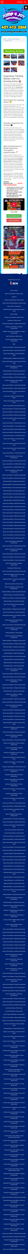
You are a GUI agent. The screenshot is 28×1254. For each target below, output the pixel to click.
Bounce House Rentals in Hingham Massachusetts (14, 945)
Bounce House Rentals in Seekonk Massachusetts (14, 347)
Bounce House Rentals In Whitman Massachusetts (14, 673)
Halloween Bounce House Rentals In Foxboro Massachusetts (14, 1183)
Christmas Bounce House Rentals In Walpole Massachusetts (14, 1145)
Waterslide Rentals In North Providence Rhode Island (14, 723)
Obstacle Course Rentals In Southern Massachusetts (14, 327)
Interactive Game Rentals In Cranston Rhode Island (14, 762)
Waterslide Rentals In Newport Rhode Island (14, 1028)
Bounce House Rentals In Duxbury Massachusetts (14, 1001)
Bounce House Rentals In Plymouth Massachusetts (14, 625)
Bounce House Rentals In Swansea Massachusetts (14, 859)
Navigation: (20, 2)
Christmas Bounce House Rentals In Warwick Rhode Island (14, 1079)
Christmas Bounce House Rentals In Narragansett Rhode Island (14, 1075)
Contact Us (14, 296)
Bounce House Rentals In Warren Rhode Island (14, 863)
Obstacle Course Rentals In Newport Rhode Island (14, 1020)
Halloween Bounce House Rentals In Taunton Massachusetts (14, 1215)
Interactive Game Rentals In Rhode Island (14, 300)
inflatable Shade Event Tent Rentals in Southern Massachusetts (14, 332)
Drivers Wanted (14, 314)
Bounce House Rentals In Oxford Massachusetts (14, 839)
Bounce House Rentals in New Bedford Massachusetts (14, 381)
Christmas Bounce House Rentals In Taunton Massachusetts (14, 1155)
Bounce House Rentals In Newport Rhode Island (14, 1017)
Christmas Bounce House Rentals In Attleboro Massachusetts (14, 1065)
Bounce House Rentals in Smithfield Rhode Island (14, 464)
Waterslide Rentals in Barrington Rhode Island (14, 490)
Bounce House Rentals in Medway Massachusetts (14, 506)
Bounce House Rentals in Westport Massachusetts (14, 412)
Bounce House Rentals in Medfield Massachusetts (14, 546)
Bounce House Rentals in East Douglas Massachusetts (14, 456)
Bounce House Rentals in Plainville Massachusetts (14, 478)
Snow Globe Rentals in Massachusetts (14, 1011)
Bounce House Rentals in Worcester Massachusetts (14, 980)
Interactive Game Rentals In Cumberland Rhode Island (14, 758)
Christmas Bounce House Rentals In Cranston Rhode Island (14, 1084)
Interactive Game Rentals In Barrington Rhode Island (14, 799)
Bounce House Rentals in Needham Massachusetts (14, 938)
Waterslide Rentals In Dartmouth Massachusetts (14, 371)
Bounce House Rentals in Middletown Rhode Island (14, 401)
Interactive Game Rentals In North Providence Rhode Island (14, 728)
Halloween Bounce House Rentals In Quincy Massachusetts (14, 1229)
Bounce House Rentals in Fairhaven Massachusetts (14, 388)
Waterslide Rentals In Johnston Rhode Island (14, 883)
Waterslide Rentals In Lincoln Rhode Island (14, 880)
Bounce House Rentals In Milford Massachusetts (14, 503)
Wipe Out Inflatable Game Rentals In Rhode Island (14, 810)
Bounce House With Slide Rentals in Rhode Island (14, 303)
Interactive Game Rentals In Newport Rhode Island (14, 1024)
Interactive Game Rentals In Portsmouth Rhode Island (14, 789)
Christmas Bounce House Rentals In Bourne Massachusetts (14, 1240)
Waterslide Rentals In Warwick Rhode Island (14, 853)
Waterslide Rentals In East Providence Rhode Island (14, 873)
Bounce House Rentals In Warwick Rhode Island (14, 350)
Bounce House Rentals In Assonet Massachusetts (14, 847)
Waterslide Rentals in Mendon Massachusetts (14, 500)
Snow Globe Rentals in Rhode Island (14, 1008)
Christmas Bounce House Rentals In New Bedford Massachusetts (14, 1089)
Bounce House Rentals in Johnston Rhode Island (14, 429)
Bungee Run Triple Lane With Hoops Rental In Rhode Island (14, 906)
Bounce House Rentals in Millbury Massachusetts (14, 516)
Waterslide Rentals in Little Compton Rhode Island (14, 487)
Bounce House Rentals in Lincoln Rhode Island (14, 435)
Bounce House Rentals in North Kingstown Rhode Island (14, 444)
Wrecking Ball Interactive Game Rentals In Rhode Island (14, 616)
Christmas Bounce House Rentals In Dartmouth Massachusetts (14, 1093)
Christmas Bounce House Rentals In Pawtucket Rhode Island (14, 1131)
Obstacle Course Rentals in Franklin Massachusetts (14, 598)
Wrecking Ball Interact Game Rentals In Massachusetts (14, 620)
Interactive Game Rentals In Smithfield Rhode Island (14, 825)
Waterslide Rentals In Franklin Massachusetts (14, 595)
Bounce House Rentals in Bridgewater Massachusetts (14, 549)
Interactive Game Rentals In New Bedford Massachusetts (14, 780)
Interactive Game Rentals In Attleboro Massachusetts (14, 898)
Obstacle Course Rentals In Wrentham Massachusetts (14, 669)
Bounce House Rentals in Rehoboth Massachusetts (14, 415)
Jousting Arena (8, 40)
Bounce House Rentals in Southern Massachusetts (14, 323)
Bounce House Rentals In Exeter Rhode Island (14, 836)
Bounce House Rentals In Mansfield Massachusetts (14, 702)
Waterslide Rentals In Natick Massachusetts (14, 653)
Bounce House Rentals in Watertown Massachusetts (14, 994)
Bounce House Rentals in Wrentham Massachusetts (14, 475)
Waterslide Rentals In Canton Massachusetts (14, 666)
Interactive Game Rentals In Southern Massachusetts (14, 340)
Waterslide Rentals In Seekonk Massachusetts (14, 902)
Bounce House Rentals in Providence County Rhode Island (14, 575)
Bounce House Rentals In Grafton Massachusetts (14, 732)
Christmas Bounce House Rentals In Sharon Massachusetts (14, 1150)
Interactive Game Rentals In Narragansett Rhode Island (14, 1041)
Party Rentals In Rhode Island (14, 568)
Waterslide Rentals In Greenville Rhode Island (14, 886)
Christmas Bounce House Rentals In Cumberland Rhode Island (14, 1141)
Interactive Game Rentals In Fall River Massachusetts (14, 784)
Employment (18, 306)
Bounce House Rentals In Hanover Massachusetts (14, 684)
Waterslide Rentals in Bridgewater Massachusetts (14, 609)
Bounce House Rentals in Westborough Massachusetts (14, 964)
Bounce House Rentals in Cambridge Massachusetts (14, 969)
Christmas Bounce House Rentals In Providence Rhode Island (14, 1103)
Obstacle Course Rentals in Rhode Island (14, 317)
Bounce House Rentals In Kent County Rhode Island (14, 605)
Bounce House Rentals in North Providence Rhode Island (14, 362)
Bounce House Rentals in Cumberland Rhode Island (14, 354)
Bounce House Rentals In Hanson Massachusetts (14, 677)
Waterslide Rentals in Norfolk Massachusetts (14, 601)
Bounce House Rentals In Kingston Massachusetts (14, 984)
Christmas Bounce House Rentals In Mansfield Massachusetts (14, 1127)
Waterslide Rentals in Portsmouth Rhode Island (14, 494)
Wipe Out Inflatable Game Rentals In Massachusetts (14, 814)
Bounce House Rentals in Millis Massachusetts (14, 538)
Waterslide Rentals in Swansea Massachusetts (14, 374)
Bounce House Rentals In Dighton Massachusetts (14, 822)
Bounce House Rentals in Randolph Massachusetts (14, 571)
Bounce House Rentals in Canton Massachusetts (14, 560)
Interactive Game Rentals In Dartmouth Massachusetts (14, 775)
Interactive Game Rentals (13, 39)
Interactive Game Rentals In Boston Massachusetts (14, 990)
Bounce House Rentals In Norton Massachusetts (14, 716)
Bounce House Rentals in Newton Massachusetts (14, 935)
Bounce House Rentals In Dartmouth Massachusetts (14, 366)
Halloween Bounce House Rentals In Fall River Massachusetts (14, 1046)
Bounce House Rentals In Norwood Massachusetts (14, 656)
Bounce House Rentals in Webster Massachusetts (14, 525)
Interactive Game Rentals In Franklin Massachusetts (14, 794)
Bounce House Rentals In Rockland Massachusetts (14, 1005)
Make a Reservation (14, 216)
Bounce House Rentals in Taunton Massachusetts (14, 713)
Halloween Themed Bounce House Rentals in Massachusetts (14, 911)
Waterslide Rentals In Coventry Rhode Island (14, 866)
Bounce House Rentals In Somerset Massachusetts (14, 856)
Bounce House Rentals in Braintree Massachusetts (14, 932)
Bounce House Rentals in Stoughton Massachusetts (14, 564)
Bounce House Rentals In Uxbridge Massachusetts (14, 740)
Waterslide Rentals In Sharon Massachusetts (14, 659)
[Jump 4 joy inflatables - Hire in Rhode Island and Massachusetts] (14, 15)
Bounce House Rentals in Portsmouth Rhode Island (14, 396)
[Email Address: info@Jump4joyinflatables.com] (14, 32)
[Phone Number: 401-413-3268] (14, 27)
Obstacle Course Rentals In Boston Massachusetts (14, 976)
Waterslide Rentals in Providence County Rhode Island (14, 579)
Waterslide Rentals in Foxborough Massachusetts (14, 484)
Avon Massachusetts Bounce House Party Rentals (14, 650)
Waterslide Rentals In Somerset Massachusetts (14, 869)
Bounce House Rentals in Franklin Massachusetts (14, 509)
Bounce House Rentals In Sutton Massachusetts (14, 612)
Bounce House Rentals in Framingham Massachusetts (14, 955)
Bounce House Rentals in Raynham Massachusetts (14, 554)
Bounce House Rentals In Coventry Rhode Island (14, 803)
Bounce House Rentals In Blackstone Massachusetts (14, 706)
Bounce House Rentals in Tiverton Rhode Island (14, 426)
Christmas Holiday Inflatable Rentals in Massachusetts (14, 925)
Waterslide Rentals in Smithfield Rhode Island (14, 467)
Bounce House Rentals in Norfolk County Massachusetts (14, 587)
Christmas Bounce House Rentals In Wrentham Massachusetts (14, 1112)
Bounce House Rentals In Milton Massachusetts (14, 948)
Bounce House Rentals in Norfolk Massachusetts (14, 531)
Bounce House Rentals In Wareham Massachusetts (14, 1233)
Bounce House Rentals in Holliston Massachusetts (14, 522)
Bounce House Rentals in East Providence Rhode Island (14, 419)
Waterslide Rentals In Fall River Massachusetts (14, 818)
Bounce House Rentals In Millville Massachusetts (14, 699)
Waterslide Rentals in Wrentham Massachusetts (14, 481)
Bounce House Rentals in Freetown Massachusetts (14, 408)
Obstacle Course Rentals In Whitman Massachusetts (14, 694)
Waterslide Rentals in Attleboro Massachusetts (14, 358)
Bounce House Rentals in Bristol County (14, 584)
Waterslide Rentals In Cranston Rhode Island (14, 877)
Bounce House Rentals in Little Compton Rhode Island (14, 392)
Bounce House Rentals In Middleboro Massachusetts (14, 636)
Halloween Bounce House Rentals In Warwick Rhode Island (14, 1220)
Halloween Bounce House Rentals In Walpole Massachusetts (14, 1174)
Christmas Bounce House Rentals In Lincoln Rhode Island (14, 1108)
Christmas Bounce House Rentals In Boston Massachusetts (14, 1056)
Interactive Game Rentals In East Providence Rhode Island (14, 753)
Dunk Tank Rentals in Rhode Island (14, 336)
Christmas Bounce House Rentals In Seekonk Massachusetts (14, 1098)
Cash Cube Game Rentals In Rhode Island (14, 830)
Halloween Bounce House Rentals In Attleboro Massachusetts (14, 1188)
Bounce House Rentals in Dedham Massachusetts (14, 973)
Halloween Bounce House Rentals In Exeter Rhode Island (14, 1224)
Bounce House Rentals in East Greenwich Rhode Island (14, 448)
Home (5, 39)
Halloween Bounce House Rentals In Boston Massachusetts (14, 1205)
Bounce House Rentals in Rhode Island (14, 293)
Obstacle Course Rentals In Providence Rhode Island (14, 1032)
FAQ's (14, 344)
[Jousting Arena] (7, 56)
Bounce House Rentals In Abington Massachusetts (14, 688)
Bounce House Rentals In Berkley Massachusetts (14, 710)
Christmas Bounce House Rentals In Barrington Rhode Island (14, 1060)
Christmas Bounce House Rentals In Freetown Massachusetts (14, 1164)
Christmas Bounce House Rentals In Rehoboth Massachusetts (14, 1160)
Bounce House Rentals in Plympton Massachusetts (14, 643)
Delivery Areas (10, 306)
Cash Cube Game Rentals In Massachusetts (14, 833)
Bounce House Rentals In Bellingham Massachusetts (14, 735)
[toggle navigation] (25, 2)
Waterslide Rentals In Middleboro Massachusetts (14, 640)
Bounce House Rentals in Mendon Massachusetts (14, 497)
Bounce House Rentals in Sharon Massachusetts (14, 519)
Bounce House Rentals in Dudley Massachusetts (14, 535)
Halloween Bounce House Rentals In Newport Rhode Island (14, 1245)
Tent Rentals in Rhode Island (14, 320)
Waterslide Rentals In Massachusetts (14, 632)
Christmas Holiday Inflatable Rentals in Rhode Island (14, 920)
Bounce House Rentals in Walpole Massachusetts (14, 513)
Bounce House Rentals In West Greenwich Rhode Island (14, 843)
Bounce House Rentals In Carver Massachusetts (14, 987)
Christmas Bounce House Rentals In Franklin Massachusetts (14, 1117)
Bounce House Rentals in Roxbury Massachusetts (14, 998)
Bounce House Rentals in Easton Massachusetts (14, 528)
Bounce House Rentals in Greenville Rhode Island (14, 460)
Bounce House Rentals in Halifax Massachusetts (14, 557)
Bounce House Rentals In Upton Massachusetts (14, 719)
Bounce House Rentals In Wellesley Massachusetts (14, 1197)
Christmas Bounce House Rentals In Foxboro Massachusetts (14, 1122)
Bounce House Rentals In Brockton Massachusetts (14, 951)
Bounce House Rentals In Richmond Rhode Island (14, 850)
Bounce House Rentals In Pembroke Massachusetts (14, 680)
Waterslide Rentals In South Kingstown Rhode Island (14, 310)
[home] (2, 2)
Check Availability (14, 220)
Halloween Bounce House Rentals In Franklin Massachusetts (14, 1193)
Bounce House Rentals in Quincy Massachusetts (14, 941)
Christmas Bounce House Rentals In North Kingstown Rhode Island (14, 1169)
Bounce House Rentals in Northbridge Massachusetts (14, 542)
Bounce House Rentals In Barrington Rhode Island (14, 432)
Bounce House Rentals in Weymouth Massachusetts (14, 959)
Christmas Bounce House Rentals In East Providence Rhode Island (14, 1070)
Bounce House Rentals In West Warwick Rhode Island (14, 890)
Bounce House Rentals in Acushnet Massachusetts (14, 385)
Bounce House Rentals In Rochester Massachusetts (14, 1236)
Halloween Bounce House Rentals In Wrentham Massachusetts (14, 1210)
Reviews (16, 290)
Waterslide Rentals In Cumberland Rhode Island (14, 894)
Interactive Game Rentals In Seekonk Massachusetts (14, 748)
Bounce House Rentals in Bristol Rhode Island (14, 405)
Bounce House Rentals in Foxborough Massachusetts (14, 471)
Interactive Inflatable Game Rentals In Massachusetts (14, 628)
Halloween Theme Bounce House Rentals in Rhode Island (14, 915)
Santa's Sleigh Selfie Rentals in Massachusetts (14, 1014)
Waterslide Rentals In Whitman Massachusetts (14, 691)
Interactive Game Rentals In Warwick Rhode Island (14, 766)
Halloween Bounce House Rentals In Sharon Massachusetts (14, 1179)
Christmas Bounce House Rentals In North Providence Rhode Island (14, 1136)
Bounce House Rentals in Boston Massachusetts (14, 929)
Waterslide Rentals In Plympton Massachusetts (14, 647)
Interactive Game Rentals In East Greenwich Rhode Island (14, 770)
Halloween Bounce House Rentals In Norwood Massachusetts (14, 1201)
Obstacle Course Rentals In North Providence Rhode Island (14, 743)
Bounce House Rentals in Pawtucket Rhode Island (14, 423)
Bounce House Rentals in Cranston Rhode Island (14, 453)
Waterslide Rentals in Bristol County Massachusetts (14, 591)
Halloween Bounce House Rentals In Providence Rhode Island (14, 1051)
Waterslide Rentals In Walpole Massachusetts (14, 662)
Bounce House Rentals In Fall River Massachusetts (14, 377)
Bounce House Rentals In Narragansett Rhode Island (14, 1037)
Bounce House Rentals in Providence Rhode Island (14, 439)
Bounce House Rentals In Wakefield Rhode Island (14, 806)
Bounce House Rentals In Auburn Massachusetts (14, 1249)
